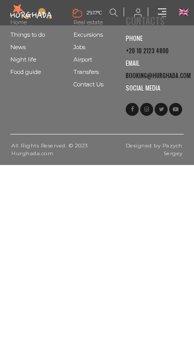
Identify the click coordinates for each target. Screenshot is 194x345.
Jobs (79, 47)
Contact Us (88, 84)
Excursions (88, 34)
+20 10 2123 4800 (147, 51)
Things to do (27, 34)
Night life (23, 59)
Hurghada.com (32, 153)
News (18, 47)
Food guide (25, 72)
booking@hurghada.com (158, 75)
